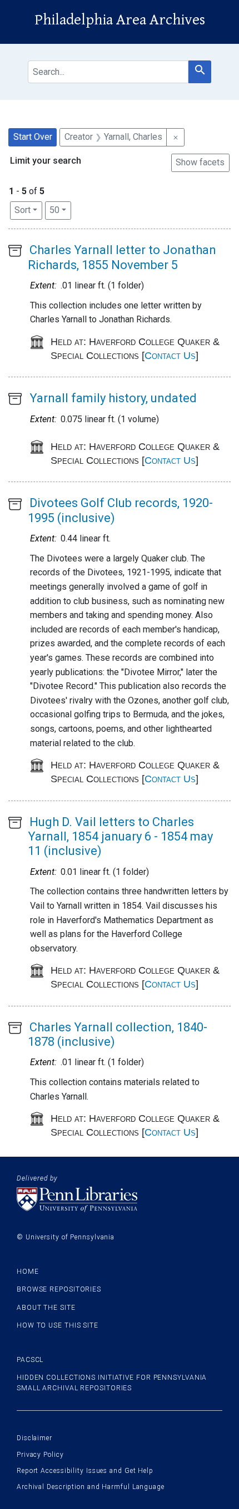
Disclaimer (34, 1438)
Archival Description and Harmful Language (91, 1487)
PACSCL (30, 1360)
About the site (46, 1307)
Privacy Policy (40, 1455)
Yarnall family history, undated (113, 398)
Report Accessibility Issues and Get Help (85, 1471)
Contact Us (170, 355)
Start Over (32, 136)
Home (28, 1271)
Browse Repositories (59, 1289)
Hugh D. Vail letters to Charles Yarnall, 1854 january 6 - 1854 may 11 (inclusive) (120, 836)
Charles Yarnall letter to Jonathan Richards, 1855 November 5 (122, 257)
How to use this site (57, 1325)
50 (60, 209)
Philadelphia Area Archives (119, 20)
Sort (22, 210)
